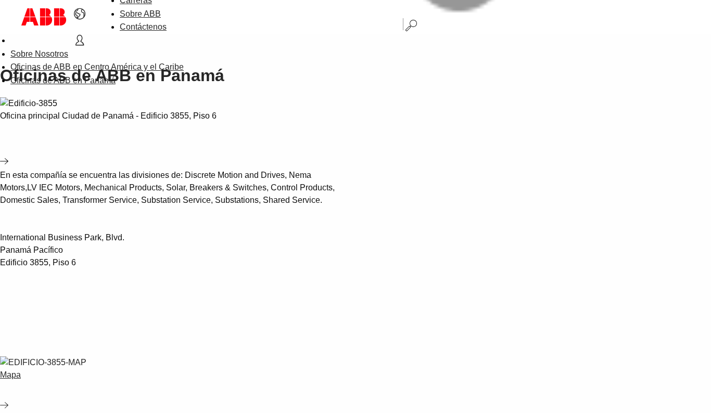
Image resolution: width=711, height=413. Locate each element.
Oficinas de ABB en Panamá (63, 80)
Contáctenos (143, 26)
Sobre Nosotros (39, 53)
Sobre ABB (140, 13)
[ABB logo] (44, 16)
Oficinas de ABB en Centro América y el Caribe (97, 66)
